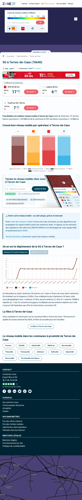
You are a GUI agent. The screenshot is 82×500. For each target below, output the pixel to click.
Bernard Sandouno (13, 236)
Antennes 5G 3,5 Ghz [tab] (39, 252)
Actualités (7, 408)
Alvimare (40, 352)
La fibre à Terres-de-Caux (41, 326)
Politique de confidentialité (14, 446)
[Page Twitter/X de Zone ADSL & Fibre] (19, 391)
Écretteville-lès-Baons (30, 358)
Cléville (22, 345)
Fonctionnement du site (13, 443)
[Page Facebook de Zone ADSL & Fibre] (4, 391)
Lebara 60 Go (46, 86)
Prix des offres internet (12, 421)
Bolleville (55, 352)
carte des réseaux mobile (21, 222)
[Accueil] (3, 56)
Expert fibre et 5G (10, 377)
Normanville (66, 345)
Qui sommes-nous (10, 402)
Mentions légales (10, 440)
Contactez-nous (9, 374)
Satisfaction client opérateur (15, 427)
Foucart (8, 345)
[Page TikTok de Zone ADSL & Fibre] (24, 391)
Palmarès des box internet (14, 430)
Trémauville (25, 352)
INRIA (25, 230)
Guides (6, 411)
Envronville (9, 358)
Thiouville (9, 352)
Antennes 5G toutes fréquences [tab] (16, 252)
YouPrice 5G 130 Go (11, 102)
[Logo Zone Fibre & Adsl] (9, 4)
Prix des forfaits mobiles (13, 424)
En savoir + (38, 68)
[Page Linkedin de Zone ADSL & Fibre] (14, 391)
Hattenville (36, 345)
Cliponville (70, 352)
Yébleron (51, 345)
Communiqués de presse (13, 405)
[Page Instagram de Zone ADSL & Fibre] (9, 391)
